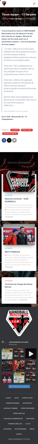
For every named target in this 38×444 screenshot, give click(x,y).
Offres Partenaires (27, 408)
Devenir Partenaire (12, 403)
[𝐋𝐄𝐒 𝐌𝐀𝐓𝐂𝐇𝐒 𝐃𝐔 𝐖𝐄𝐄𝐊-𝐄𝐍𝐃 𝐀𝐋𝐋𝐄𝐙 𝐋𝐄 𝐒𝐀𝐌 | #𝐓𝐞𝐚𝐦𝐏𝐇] (19, 353)
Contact (19, 434)
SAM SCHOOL (30, 418)
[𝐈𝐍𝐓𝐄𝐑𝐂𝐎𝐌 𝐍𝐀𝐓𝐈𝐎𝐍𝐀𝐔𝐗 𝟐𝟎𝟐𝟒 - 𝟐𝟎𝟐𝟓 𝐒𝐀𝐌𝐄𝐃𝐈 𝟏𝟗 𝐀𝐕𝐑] (7, 377)
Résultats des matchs (10, 133)
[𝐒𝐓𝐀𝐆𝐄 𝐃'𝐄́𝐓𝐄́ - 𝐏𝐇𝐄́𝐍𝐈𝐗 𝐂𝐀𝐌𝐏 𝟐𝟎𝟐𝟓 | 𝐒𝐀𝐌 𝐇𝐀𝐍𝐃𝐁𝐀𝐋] (7, 353)
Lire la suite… (9, 217)
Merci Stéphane (12, 251)
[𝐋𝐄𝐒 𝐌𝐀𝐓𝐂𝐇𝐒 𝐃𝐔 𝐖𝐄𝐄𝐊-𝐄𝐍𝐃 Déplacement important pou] (30, 377)
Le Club (27, 424)
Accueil (8, 398)
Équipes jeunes (26, 130)
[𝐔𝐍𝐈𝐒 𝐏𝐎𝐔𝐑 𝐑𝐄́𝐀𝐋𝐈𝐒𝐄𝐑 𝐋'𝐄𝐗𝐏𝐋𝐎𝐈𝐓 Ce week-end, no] (19, 365)
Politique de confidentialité (13, 418)
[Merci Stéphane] (19, 234)
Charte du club (27, 398)
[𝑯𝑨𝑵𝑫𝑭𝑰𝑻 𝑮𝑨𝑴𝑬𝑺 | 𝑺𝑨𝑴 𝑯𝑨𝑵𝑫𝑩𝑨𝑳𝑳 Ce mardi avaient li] (7, 365)
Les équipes (7, 429)
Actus (16, 398)
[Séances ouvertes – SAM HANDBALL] (19, 181)
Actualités (15, 130)
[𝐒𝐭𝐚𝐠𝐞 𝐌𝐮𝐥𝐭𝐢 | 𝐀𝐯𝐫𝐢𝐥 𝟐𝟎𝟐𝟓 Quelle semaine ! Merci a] (30, 353)
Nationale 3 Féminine (10, 408)
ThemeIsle (26, 439)
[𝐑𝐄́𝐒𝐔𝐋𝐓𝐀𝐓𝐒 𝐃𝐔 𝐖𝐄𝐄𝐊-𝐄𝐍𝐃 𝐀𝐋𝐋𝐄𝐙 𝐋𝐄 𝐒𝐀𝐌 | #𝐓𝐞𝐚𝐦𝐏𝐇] (30, 365)
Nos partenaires (20, 429)
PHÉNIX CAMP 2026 (19, 413)
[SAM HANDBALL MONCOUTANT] (5, 3)
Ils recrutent (27, 403)
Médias (32, 429)
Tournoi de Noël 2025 (15, 424)
